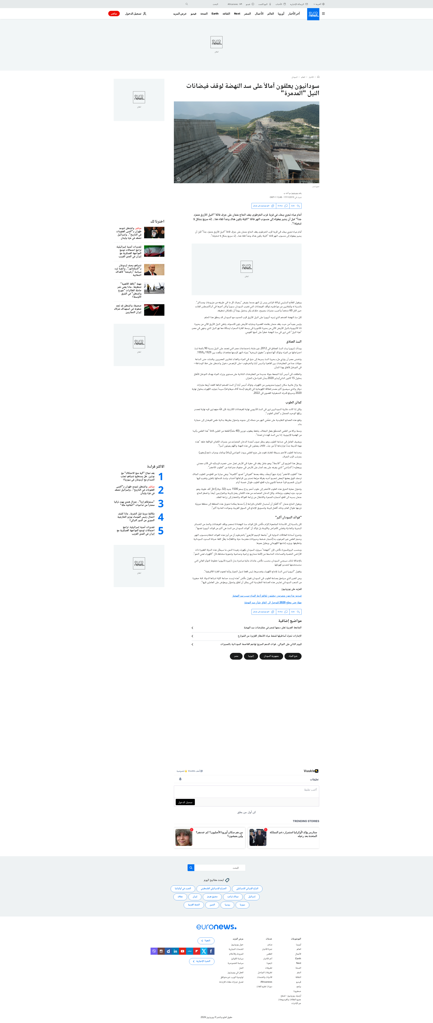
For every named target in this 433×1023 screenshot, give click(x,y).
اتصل (241, 968)
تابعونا (269, 963)
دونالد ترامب (232, 897)
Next (237, 13)
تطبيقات (268, 968)
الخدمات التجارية (236, 949)
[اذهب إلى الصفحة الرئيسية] (313, 14)
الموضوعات (296, 939)
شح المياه (293, 656)
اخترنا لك (157, 221)
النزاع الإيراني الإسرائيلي (247, 889)
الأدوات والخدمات (264, 977)
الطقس (269, 954)
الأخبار (311, 77)
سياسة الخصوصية (235, 963)
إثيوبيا (251, 656)
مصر (236, 656)
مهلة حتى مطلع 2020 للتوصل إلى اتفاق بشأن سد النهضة (273, 602)
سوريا (242, 905)
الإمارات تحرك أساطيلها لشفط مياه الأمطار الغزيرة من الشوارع (270, 636)
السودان (295, 77)
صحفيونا (297, 991)
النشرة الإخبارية (203, 961)
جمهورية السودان (271, 656)
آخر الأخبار (294, 13)
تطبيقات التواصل (265, 973)
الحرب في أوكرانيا (183, 889)
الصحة (204, 13)
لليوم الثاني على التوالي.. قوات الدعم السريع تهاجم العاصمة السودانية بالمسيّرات (261, 644)
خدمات (269, 939)
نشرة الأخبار (267, 949)
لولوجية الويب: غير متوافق (232, 977)
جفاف (180, 897)
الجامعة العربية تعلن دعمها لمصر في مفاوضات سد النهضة (273, 628)
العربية (318, 4)
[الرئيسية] (318, 77)
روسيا (227, 905)
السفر (247, 13)
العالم (270, 13)
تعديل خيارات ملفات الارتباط (231, 982)
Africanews (266, 982)
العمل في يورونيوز (235, 973)
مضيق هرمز (212, 897)
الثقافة (226, 13)
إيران (195, 897)
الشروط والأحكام (236, 954)
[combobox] (204, 4)
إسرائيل (251, 897)
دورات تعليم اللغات (264, 987)
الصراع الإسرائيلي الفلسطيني (213, 889)
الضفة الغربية (194, 905)
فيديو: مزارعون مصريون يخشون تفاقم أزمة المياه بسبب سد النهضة (267, 596)
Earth (215, 13)
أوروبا (281, 13)
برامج (299, 987)
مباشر (114, 13)
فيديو (193, 13)
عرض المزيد (238, 939)
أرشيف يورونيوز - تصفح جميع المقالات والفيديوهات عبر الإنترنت (289, 999)
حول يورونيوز (237, 945)
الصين (212, 905)
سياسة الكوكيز (237, 959)
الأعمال (259, 13)
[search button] (186, 4)
